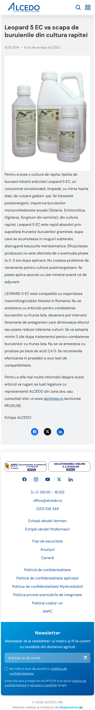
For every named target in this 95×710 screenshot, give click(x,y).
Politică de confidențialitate (47, 569)
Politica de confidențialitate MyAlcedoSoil (47, 586)
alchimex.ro (53, 398)
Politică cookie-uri (47, 603)
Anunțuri (47, 549)
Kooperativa (68, 707)
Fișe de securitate (47, 541)
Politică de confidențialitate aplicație (47, 578)
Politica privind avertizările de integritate (47, 594)
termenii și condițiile (43, 685)
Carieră (47, 557)
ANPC (47, 611)
